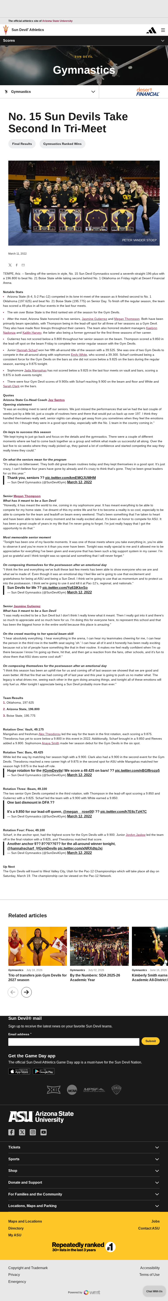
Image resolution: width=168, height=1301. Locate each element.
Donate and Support (25, 1182)
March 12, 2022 (79, 482)
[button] (26, 992)
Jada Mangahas (35, 370)
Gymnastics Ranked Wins (64, 145)
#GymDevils (52, 770)
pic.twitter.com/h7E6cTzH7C (123, 812)
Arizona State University (57, 21)
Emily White (79, 354)
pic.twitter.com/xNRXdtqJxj (80, 848)
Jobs (155, 1221)
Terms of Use (149, 1275)
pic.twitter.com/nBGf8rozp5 (137, 770)
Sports (13, 1159)
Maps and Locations (44, 1221)
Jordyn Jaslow (135, 834)
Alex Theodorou (49, 734)
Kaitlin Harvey (32, 332)
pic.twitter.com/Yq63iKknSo (65, 588)
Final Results (24, 145)
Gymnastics (15, 970)
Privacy (32, 1275)
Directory (35, 1228)
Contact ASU (149, 1228)
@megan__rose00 (78, 812)
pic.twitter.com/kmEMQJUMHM (70, 478)
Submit (150, 1041)
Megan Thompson (127, 319)
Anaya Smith (50, 743)
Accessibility (150, 1268)
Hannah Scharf (27, 350)
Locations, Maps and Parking (32, 1206)
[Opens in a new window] (84, 1247)
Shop (12, 1171)
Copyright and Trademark (46, 1268)
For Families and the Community (35, 1194)
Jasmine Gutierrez (94, 319)
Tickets (14, 1147)
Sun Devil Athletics (28, 30)
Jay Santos (56, 400)
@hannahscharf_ (21, 848)
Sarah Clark (11, 386)
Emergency (35, 1282)
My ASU (34, 1235)
